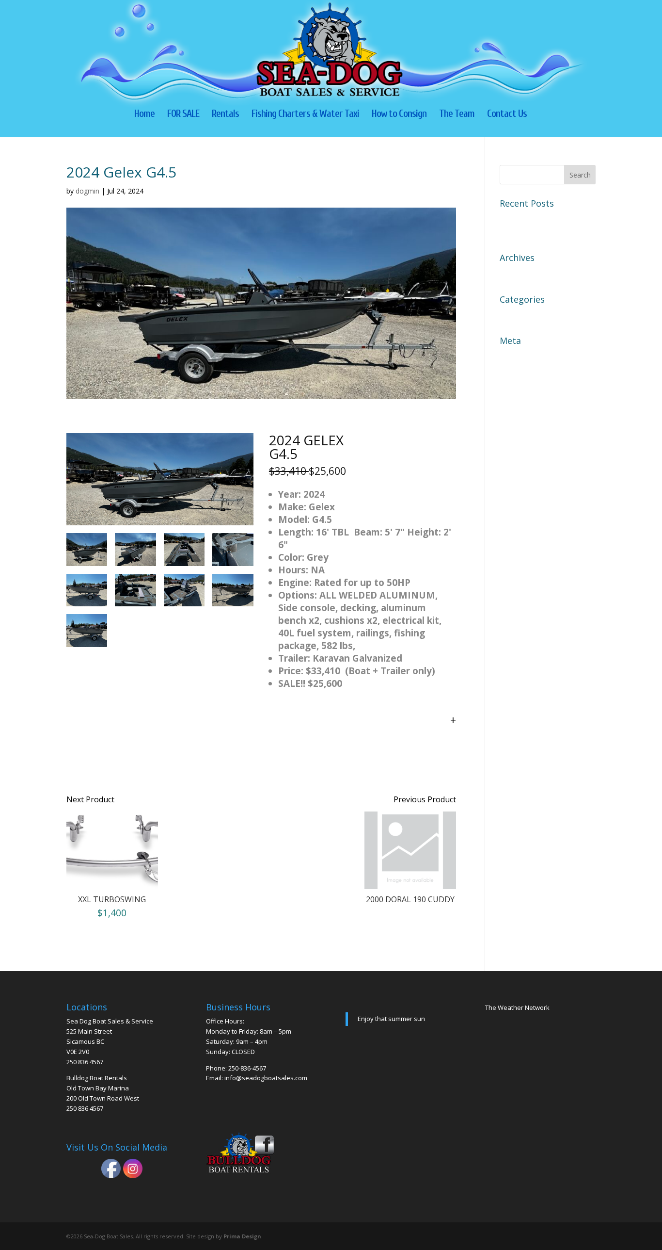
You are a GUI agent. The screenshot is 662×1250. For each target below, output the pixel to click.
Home (144, 114)
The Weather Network (517, 1007)
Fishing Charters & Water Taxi (305, 114)
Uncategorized (526, 314)
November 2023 (529, 273)
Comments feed (528, 390)
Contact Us (507, 114)
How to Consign (399, 114)
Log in (511, 356)
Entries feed (521, 373)
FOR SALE (183, 114)
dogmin (87, 190)
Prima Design (242, 1236)
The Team (456, 114)
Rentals (225, 114)
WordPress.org (527, 407)
